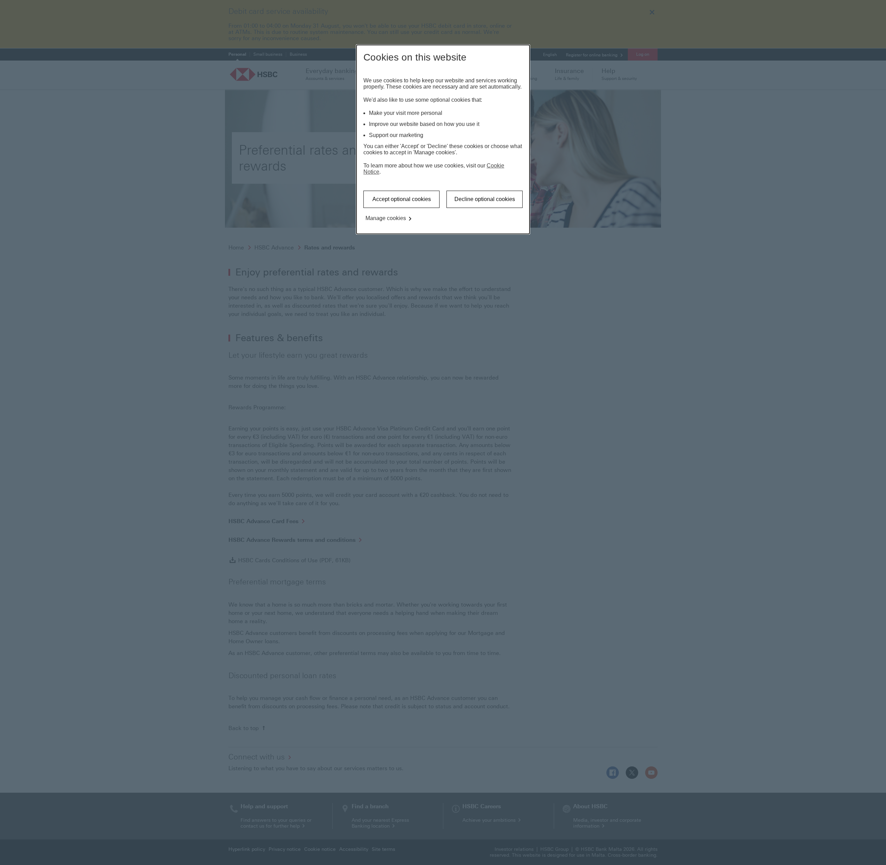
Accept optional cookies (401, 199)
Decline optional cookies (484, 199)
